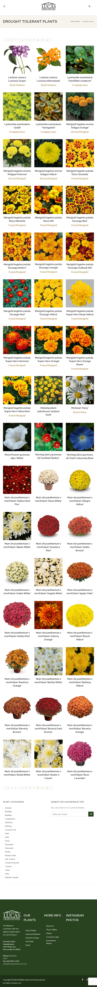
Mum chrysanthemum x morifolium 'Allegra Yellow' (79, 501)
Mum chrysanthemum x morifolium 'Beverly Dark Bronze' (48, 728)
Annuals (8, 808)
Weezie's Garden (11, 877)
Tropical (8, 866)
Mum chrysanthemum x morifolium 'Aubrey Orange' (48, 636)
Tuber (7, 870)
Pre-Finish (30, 941)
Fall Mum (8, 826)
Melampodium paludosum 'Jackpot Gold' (48, 411)
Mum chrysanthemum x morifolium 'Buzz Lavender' (79, 774)
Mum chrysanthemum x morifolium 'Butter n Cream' (48, 774)
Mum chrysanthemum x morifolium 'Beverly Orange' (79, 728)
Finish (28, 945)
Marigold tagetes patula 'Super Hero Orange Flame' (79, 361)
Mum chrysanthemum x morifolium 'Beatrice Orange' (17, 682)
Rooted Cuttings (32, 938)
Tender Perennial (12, 863)
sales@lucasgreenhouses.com (15, 964)
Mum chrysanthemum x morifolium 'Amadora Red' (48, 547)
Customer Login (52, 937)
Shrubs (8, 852)
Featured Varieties (33, 934)
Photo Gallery (51, 929)
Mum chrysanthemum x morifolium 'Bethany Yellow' (79, 682)
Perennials (9, 844)
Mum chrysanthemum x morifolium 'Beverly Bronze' (17, 728)
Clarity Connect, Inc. (13, 983)
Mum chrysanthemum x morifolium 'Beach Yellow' (79, 636)
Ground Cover (10, 830)
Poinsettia (9, 848)
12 (47, 40)
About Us (50, 926)
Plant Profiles (75, 21)
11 (43, 40)
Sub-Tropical (10, 859)
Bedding (8, 811)
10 (38, 40)
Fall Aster (9, 822)
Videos (49, 933)
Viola (7, 874)
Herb (7, 833)
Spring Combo (10, 855)
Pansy (7, 841)
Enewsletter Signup (51, 941)
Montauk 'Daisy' (79, 408)
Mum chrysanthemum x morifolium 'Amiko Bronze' (79, 547)
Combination (10, 819)
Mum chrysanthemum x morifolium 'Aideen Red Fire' (17, 501)
